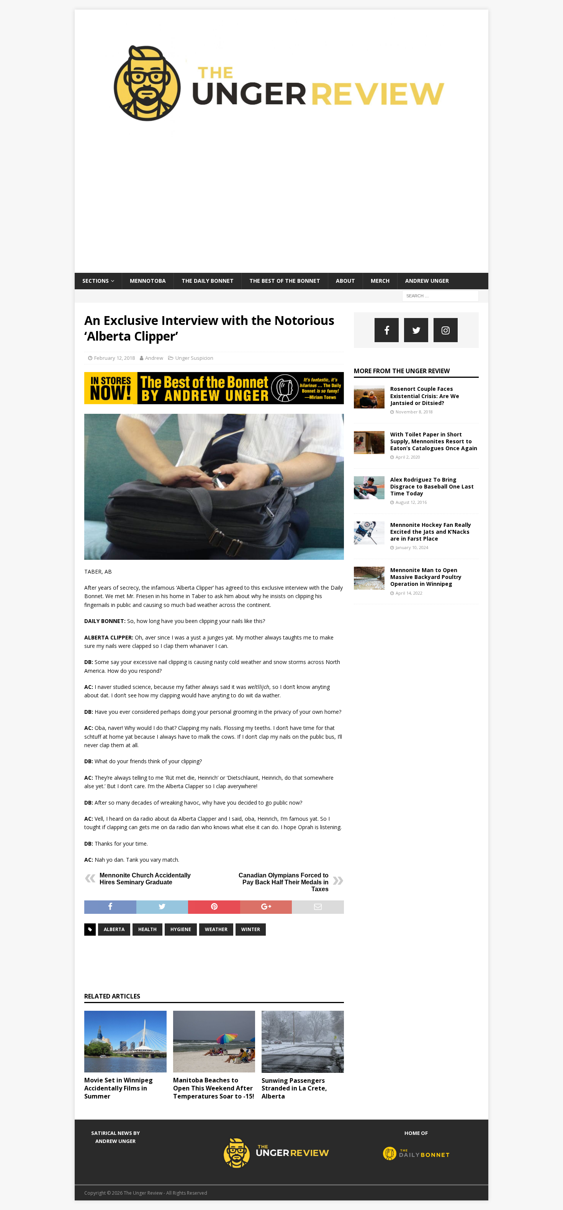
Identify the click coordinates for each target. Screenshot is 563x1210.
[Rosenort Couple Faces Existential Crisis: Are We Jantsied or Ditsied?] (369, 396)
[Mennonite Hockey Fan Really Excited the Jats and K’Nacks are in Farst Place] (369, 532)
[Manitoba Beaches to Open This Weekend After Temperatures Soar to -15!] (214, 1041)
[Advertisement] (281, 215)
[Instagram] (446, 330)
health (147, 929)
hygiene (180, 929)
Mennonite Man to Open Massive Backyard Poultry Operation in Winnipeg (426, 576)
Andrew (154, 357)
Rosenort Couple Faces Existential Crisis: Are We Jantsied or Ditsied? (424, 395)
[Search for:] (440, 295)
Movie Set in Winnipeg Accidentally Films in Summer (118, 1088)
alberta (114, 929)
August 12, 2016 (411, 502)
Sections (95, 280)
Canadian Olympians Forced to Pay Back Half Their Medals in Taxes (284, 882)
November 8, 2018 (414, 412)
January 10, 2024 (412, 547)
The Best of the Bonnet (284, 280)
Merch (380, 280)
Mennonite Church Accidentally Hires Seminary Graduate (145, 878)
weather (216, 929)
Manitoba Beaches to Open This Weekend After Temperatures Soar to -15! (213, 1088)
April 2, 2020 (408, 457)
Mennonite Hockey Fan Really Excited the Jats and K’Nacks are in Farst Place (430, 531)
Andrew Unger (427, 280)
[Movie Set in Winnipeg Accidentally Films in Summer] (125, 1041)
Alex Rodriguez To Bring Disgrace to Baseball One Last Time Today (432, 486)
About (345, 280)
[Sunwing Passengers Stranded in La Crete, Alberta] (303, 1041)
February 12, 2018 (114, 357)
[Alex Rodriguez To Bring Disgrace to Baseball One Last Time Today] (369, 487)
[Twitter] (416, 330)
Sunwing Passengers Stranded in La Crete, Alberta (294, 1088)
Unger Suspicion (194, 357)
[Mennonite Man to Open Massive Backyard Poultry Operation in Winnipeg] (369, 578)
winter (250, 929)
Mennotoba (148, 280)
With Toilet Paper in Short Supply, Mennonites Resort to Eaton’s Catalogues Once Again (433, 441)
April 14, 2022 (409, 593)
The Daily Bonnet (208, 280)
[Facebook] (387, 330)
